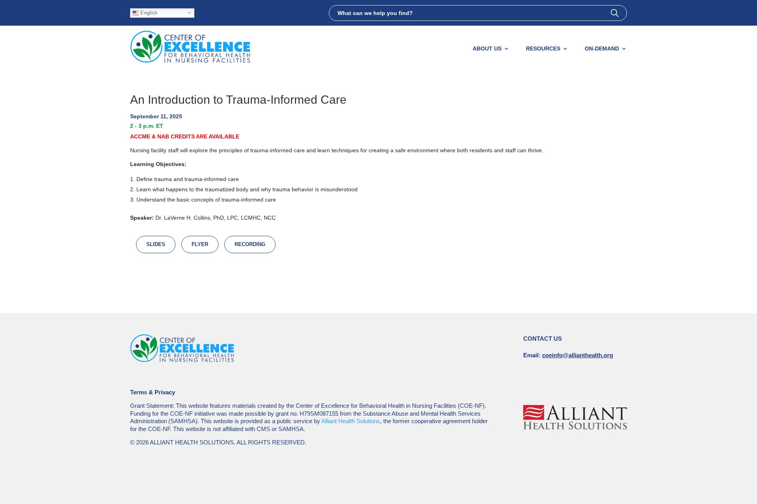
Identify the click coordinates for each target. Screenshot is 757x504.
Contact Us (542, 338)
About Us (487, 48)
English (148, 12)
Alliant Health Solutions (350, 421)
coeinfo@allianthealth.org (577, 355)
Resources (543, 48)
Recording (250, 244)
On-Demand (602, 48)
